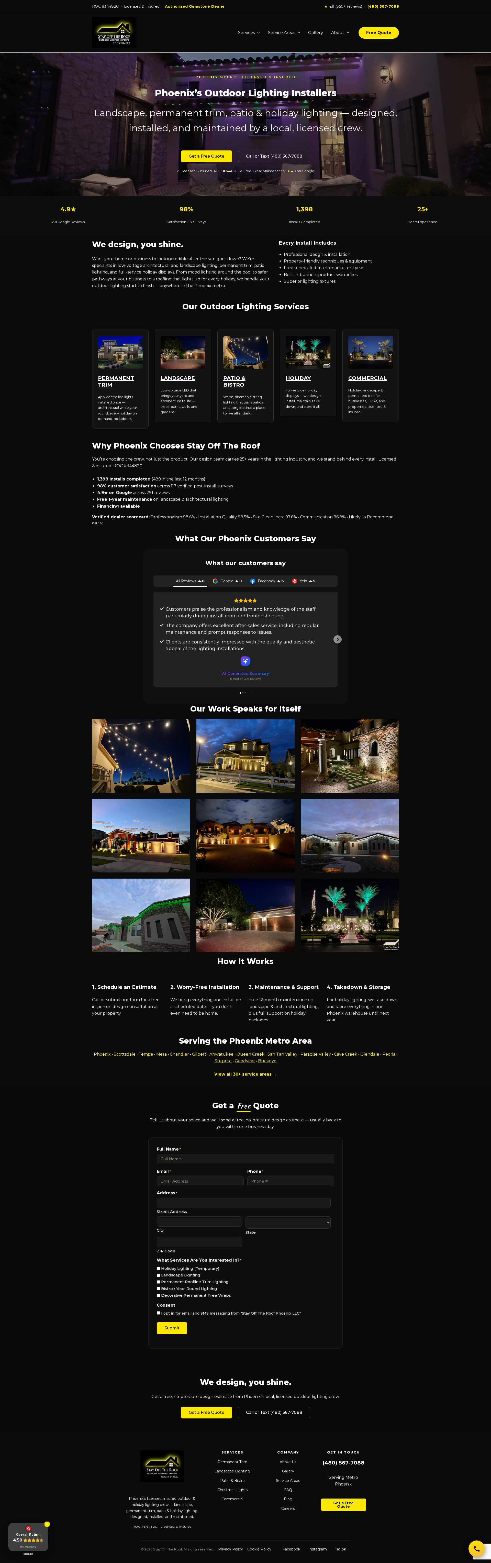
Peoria (388, 1054)
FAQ (288, 1490)
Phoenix (102, 1054)
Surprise (223, 1060)
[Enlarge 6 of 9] (392, 805)
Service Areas (281, 32)
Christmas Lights (232, 1490)
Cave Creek (345, 1054)
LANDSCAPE (178, 378)
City (160, 1230)
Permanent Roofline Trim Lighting (195, 1281)
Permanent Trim (232, 1462)
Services (246, 32)
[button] (153, 639)
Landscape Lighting (180, 1275)
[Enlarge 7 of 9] (183, 885)
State (251, 1232)
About (337, 32)
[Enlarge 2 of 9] (288, 725)
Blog (288, 1499)
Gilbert (199, 1054)
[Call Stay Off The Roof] (476, 1548)
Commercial (232, 1499)
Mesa (161, 1054)
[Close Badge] (47, 1524)
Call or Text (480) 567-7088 (274, 156)
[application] (257, 33)
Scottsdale (125, 1054)
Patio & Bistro (232, 1480)
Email (164, 1171)
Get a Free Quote (206, 156)
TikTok (340, 1549)
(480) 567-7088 (383, 6)
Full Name (169, 1149)
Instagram (317, 1549)
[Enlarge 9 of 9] (392, 885)
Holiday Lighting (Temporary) (190, 1268)
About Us (288, 1462)
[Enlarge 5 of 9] (288, 805)
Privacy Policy (230, 1549)
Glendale (369, 1054)
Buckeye (267, 1060)
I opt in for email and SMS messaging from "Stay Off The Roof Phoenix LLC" (231, 1313)
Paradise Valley (315, 1054)
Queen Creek (250, 1054)
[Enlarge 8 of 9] (288, 885)
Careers (288, 1508)
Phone (255, 1171)
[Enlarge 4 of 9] (183, 805)
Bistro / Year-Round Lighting (189, 1288)
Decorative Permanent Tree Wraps (196, 1295)
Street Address (172, 1211)
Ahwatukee (221, 1054)
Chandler (179, 1054)
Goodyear (245, 1060)
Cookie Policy (259, 1549)
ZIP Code (166, 1251)
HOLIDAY (298, 378)
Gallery (315, 32)
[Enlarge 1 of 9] (183, 725)
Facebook (291, 1549)
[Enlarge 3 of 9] (392, 725)
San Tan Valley (282, 1054)
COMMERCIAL (367, 378)
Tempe (146, 1054)
